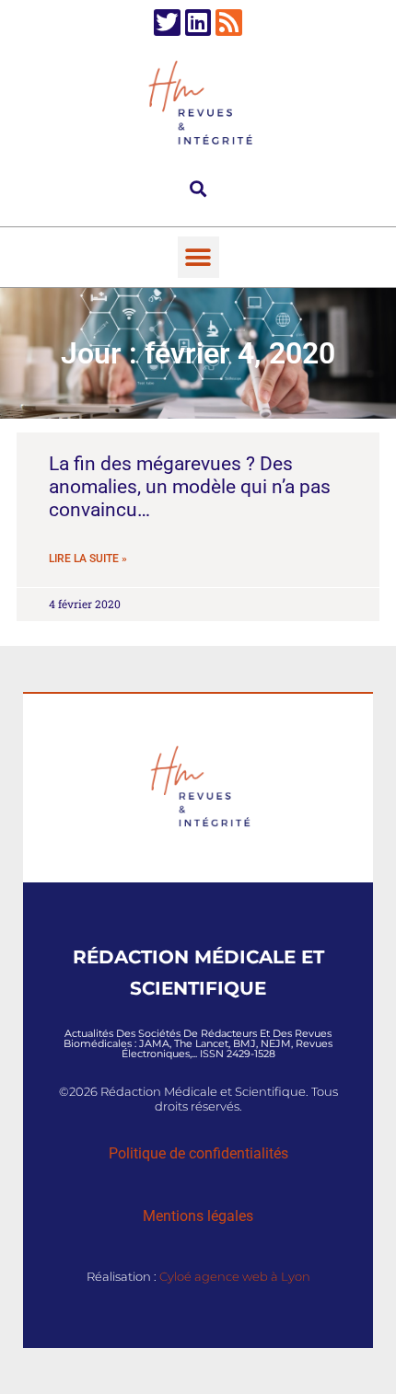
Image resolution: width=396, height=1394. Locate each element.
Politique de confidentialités (198, 1153)
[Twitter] (167, 22)
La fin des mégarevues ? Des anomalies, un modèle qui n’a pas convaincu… (190, 487)
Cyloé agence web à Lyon (234, 1276)
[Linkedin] (198, 22)
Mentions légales (198, 1216)
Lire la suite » (88, 558)
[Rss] (228, 22)
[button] (198, 188)
